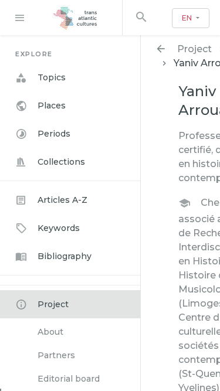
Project (53, 304)
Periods (54, 133)
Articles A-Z (62, 200)
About (50, 332)
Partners (56, 355)
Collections (61, 162)
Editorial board (69, 378)
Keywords (59, 228)
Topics (52, 77)
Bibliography (65, 256)
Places (52, 105)
